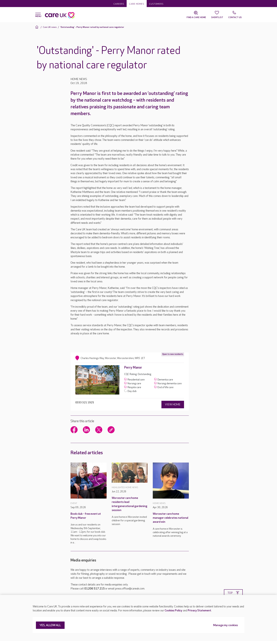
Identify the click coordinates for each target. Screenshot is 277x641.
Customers (156, 4)
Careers (118, 4)
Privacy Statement (199, 610)
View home (172, 404)
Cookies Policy (173, 610)
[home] (37, 26)
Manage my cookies (225, 625)
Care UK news (50, 27)
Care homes (136, 4)
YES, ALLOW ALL (50, 625)
